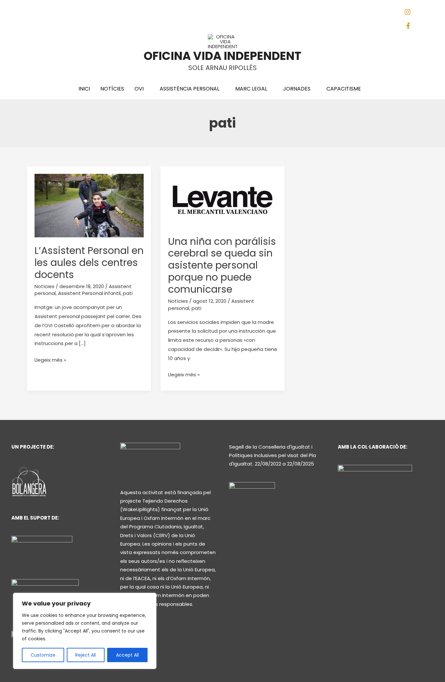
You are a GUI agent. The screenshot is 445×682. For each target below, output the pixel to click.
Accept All (127, 655)
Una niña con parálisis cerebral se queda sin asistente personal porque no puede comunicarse (222, 265)
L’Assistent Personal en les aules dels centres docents (89, 263)
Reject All (85, 655)
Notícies (44, 286)
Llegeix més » (50, 359)
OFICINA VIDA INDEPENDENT (222, 56)
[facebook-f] (410, 27)
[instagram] (410, 13)
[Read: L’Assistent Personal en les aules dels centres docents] (89, 205)
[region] (84, 631)
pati (128, 293)
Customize (43, 655)
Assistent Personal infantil (89, 293)
